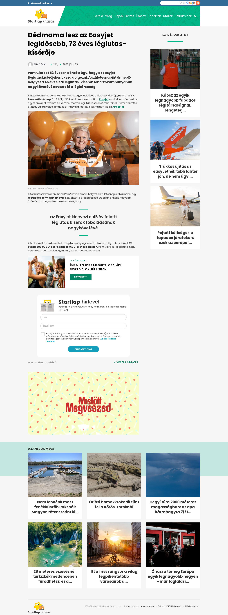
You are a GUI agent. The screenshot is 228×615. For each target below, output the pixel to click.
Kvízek (129, 16)
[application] (83, 403)
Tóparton (154, 16)
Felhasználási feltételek (170, 606)
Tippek (118, 16)
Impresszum (130, 606)
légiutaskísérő (47, 362)
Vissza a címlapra (127, 362)
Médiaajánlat (192, 606)
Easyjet (103, 99)
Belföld (98, 16)
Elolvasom (80, 276)
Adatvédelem (147, 606)
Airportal (118, 107)
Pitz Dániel (40, 64)
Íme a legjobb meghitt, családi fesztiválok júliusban (95, 267)
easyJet (32, 362)
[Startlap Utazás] (42, 16)
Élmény (141, 16)
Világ (108, 16)
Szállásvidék (183, 16)
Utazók (168, 16)
